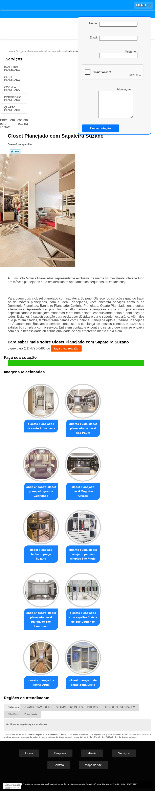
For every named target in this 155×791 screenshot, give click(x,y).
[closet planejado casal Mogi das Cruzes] (83, 462)
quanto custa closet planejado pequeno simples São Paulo (83, 554)
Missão (92, 753)
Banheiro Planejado (12, 68)
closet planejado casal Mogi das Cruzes (82, 491)
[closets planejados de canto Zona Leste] (41, 399)
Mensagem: (125, 89)
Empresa (60, 753)
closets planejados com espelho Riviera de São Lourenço (83, 617)
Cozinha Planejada (12, 88)
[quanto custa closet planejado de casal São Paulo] (83, 399)
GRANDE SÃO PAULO (37, 707)
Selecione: (14, 707)
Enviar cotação (100, 128)
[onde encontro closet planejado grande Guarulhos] (41, 462)
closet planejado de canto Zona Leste (83, 682)
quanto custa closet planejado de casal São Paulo (83, 428)
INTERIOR (93, 707)
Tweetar (15, 151)
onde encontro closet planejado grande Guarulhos (41, 491)
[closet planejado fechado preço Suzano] (41, 525)
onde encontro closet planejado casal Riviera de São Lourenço (41, 619)
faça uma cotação (66, 348)
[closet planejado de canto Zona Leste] (83, 656)
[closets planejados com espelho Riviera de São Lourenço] (83, 588)
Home (29, 753)
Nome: (94, 23)
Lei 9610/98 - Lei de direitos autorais (119, 737)
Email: (94, 37)
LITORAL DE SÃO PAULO (119, 707)
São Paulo (14, 714)
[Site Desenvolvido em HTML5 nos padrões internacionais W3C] (12, 787)
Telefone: (131, 51)
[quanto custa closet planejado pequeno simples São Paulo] (83, 525)
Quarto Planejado (12, 109)
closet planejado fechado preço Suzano (40, 554)
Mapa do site (93, 765)
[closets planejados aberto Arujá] (41, 656)
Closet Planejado (12, 78)
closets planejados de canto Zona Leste (41, 426)
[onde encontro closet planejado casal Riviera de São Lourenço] (41, 588)
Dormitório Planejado (12, 99)
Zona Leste (30, 714)
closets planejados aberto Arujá (41, 682)
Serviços (14, 59)
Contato (58, 765)
